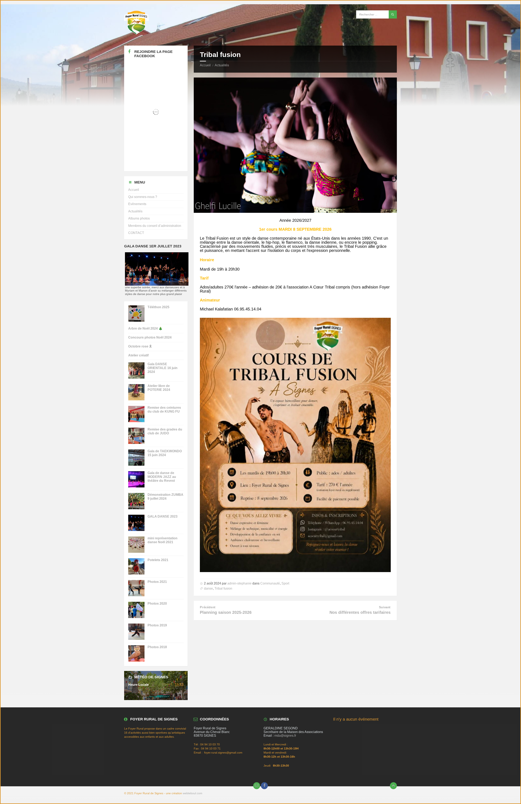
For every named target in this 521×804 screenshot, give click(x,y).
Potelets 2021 (158, 560)
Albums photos (139, 218)
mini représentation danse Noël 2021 (162, 540)
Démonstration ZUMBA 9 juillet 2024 (165, 496)
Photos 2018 (157, 647)
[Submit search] (393, 14)
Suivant (385, 607)
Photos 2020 (157, 603)
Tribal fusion (223, 588)
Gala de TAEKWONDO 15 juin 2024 (165, 453)
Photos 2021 (157, 581)
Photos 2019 (157, 625)
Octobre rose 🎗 (140, 346)
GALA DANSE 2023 (162, 516)
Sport (285, 583)
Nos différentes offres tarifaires (360, 612)
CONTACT (136, 233)
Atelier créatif (138, 355)
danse (208, 588)
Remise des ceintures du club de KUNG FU (164, 409)
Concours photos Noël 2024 (150, 337)
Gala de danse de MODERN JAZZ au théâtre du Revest (162, 476)
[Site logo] (136, 34)
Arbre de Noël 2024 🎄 (145, 328)
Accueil (205, 65)
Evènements (137, 204)
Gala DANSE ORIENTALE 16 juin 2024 (162, 368)
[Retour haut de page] (393, 785)
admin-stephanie (239, 583)
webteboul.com (192, 793)
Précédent (207, 607)
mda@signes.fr (285, 735)
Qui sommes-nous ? (142, 197)
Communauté (270, 583)
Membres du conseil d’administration (154, 225)
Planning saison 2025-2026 (226, 612)
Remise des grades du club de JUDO (165, 431)
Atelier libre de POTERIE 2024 (159, 387)
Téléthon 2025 (158, 307)
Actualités (222, 65)
